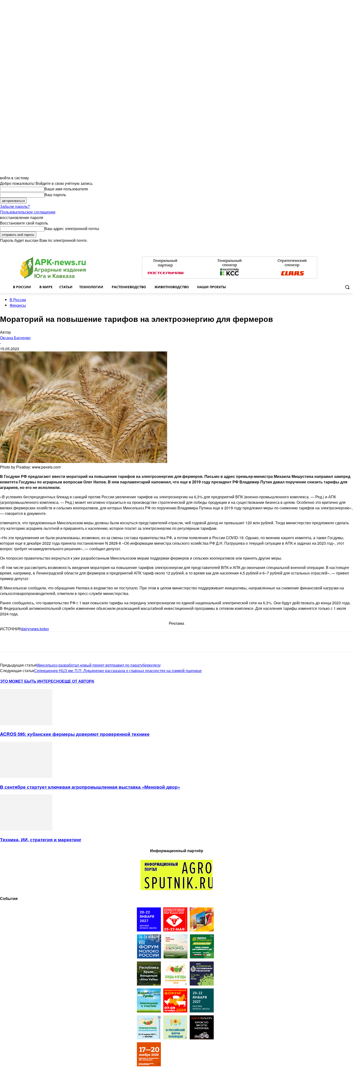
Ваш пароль (55, 194)
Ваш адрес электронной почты (71, 228)
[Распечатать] (76, 642)
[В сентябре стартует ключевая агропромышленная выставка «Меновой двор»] (26, 776)
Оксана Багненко (15, 337)
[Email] (42, 642)
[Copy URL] (59, 642)
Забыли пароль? (15, 206)
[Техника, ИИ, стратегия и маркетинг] (26, 829)
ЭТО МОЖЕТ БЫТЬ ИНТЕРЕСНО (31, 681)
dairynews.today (35, 628)
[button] (347, 287)
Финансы (18, 305)
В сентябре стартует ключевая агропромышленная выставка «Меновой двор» (90, 787)
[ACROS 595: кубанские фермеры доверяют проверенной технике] (26, 723)
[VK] (24, 642)
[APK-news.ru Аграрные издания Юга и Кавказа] (53, 268)
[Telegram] (8, 642)
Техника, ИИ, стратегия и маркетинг (40, 839)
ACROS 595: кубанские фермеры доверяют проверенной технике (75, 734)
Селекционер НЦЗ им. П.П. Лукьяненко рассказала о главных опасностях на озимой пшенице (118, 670)
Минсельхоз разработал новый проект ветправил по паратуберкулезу (98, 665)
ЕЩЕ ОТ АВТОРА (78, 681)
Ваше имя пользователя (66, 189)
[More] (94, 642)
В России (18, 299)
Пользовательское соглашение (27, 212)
